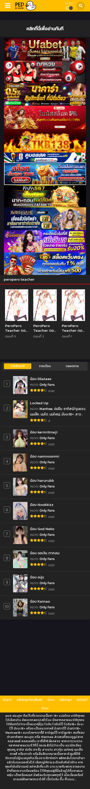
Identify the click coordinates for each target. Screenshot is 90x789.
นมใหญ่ (55, 414)
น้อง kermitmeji (44, 432)
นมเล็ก (34, 414)
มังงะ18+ (68, 414)
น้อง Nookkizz (42, 504)
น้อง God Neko (42, 528)
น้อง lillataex (41, 378)
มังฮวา (7, 699)
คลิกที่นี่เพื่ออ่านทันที (45, 28)
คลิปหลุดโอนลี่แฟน (29, 699)
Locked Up (39, 402)
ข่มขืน (58, 408)
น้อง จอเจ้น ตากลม (45, 552)
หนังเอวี (82, 699)
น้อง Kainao (40, 601)
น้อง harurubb (42, 480)
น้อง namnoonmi (44, 456)
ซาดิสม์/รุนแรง (74, 408)
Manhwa (46, 408)
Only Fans (47, 384)
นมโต (44, 414)
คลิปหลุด (66, 699)
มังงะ (51, 699)
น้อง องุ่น (37, 577)
